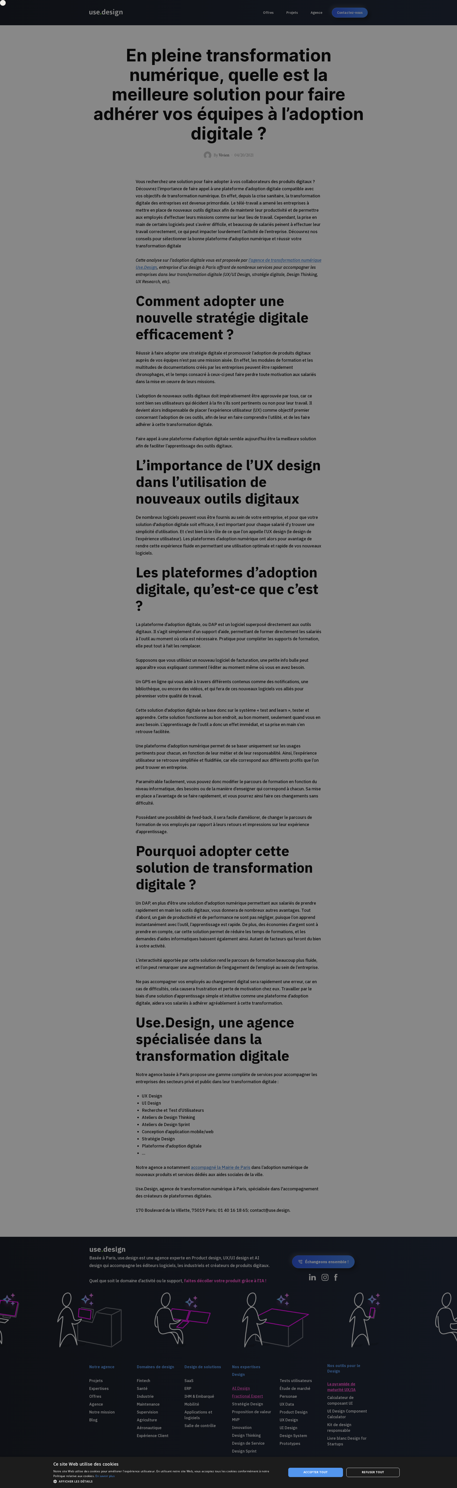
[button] (166, 1481)
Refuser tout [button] (373, 1472)
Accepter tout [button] (315, 1472)
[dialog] (228, 1472)
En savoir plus (105, 1476)
